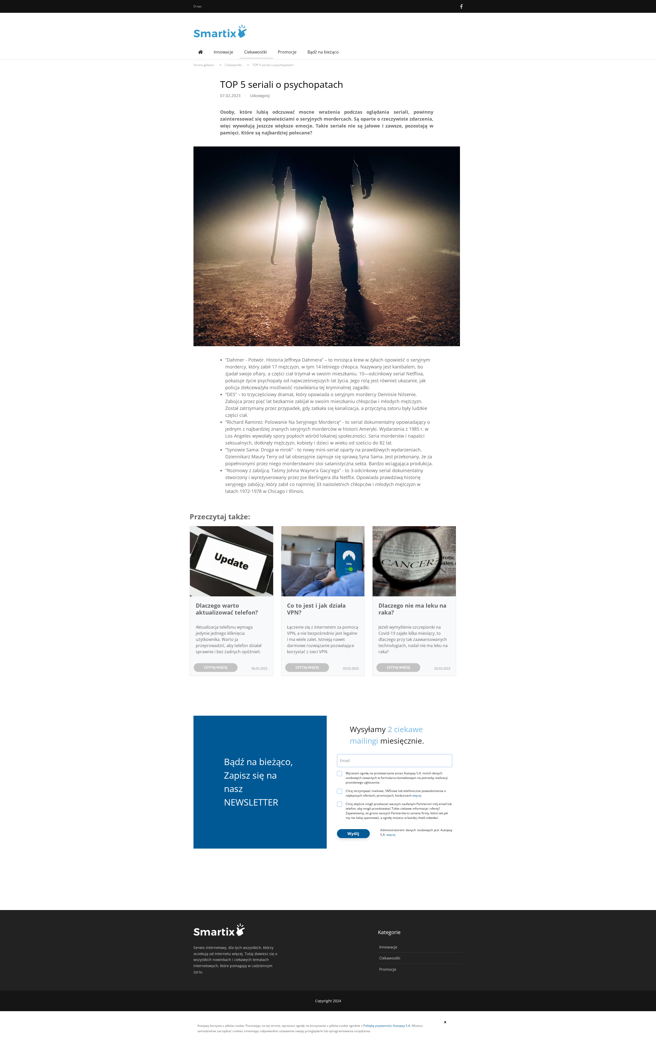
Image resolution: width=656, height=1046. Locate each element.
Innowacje (223, 52)
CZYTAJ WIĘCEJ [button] (215, 667)
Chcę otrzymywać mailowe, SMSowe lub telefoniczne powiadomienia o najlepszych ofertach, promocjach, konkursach (396, 793)
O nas (197, 6)
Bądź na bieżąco (323, 52)
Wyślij (353, 833)
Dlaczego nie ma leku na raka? (412, 608)
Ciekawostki (255, 52)
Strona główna (203, 65)
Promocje (287, 52)
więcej (416, 795)
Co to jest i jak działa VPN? (316, 608)
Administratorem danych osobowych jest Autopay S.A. (416, 832)
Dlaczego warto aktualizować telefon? (227, 608)
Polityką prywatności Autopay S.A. (387, 1025)
